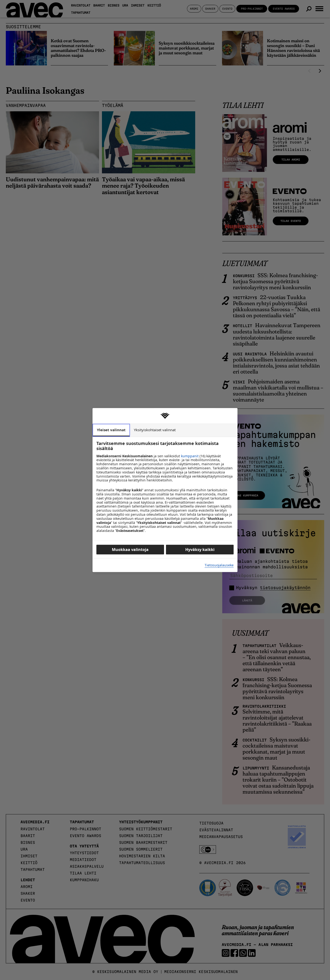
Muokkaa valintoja (130, 549)
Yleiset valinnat (111, 429)
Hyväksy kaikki (200, 549)
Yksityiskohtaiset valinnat (155, 429)
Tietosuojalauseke (219, 565)
